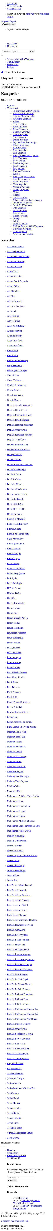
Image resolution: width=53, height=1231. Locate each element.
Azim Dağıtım (19, 124)
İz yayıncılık (18, 168)
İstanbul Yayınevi (21, 163)
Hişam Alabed (13, 642)
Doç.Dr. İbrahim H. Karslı (19, 415)
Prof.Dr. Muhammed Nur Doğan (22, 1019)
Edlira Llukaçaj (14, 529)
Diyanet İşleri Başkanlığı (24, 142)
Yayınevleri (12, 108)
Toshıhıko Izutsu (15, 1128)
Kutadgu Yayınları (21, 179)
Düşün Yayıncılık (21, 145)
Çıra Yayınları (19, 137)
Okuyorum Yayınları (22, 202)
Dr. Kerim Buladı (15, 499)
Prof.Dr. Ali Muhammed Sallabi (22, 920)
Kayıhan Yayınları (21, 171)
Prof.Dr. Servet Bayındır (18, 1038)
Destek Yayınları (20, 139)
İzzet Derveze (13, 687)
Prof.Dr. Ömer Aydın (17, 1029)
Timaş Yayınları (20, 223)
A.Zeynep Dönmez (16, 251)
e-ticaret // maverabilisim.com (14, 1221)
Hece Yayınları (20, 158)
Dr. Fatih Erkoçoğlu (16, 469)
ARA (32, 51)
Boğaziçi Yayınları (21, 132)
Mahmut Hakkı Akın (16, 732)
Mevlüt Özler (13, 786)
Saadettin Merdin (15, 1073)
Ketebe (16, 174)
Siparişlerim (12, 1153)
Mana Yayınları (20, 184)
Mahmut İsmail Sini (16, 736)
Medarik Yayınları (21, 187)
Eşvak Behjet (13, 563)
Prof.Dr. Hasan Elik (16, 944)
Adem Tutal (12, 271)
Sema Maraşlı (13, 1103)
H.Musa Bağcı (14, 593)
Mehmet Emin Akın (16, 766)
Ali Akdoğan (13, 291)
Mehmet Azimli (14, 761)
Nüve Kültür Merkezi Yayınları (27, 200)
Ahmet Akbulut (14, 276)
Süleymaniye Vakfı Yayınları (20, 59)
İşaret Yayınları (20, 166)
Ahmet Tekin (13, 286)
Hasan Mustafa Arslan (17, 618)
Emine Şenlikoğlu (15, 543)
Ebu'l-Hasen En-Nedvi (17, 524)
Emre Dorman (13, 548)
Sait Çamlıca (13, 1093)
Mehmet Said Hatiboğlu (18, 776)
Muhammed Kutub (16, 816)
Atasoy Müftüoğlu (15, 326)
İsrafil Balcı (12, 682)
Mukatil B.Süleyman (16, 840)
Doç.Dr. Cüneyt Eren (17, 410)
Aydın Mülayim (14, 331)
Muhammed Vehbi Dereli (19, 831)
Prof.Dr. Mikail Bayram (18, 1004)
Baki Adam (12, 350)
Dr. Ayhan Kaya (14, 454)
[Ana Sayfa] (2, 72)
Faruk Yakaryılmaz (16, 568)
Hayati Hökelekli (15, 628)
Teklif (15, 221)
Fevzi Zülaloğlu (14, 583)
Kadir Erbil (12, 697)
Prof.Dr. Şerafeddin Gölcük (20, 1034)
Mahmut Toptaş (14, 741)
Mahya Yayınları (20, 181)
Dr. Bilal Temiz (14, 459)
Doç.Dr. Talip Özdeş (16, 439)
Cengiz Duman (14, 400)
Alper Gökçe (13, 316)
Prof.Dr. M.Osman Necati (19, 984)
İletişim (10, 67)
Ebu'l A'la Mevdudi (16, 519)
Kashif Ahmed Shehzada (18, 702)
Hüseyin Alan (13, 647)
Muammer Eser (14, 791)
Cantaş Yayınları (20, 134)
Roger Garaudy (14, 1068)
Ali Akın (11, 296)
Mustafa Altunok (15, 850)
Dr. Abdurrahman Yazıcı (18, 449)
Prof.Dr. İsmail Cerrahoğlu (19, 964)
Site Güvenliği (13, 1158)
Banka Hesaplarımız (16, 1155)
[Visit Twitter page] (2, 1145)
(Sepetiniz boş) (8, 24)
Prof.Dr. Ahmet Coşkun (18, 900)
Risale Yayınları (20, 215)
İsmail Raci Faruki (15, 677)
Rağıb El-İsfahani (15, 1063)
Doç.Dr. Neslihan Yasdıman (20, 425)
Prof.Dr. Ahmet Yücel (17, 910)
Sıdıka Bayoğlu (14, 1118)
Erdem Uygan (13, 558)
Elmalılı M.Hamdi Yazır (18, 534)
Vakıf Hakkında (14, 6)
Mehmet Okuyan (15, 771)
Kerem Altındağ (14, 707)
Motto (16, 192)
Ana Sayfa (12, 3)
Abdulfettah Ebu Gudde (18, 256)
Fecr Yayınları (19, 153)
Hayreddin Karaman (16, 633)
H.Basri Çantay (14, 588)
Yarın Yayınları (20, 231)
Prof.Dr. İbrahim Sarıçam (18, 954)
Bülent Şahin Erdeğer (17, 370)
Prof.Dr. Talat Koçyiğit (17, 1053)
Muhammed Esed (15, 801)
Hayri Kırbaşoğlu (15, 637)
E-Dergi (24, 1198)
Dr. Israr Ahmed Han (17, 494)
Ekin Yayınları (19, 147)
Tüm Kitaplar (13, 62)
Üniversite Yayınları (22, 229)
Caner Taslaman (14, 380)
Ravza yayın (19, 213)
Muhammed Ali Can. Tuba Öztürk (23, 796)
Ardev (16, 121)
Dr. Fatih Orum (14, 474)
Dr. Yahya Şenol (14, 514)
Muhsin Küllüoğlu (15, 835)
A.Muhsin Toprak (15, 246)
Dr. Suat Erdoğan (15, 504)
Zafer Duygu (13, 1137)
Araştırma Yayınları (22, 119)
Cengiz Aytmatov (15, 395)
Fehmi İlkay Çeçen (16, 573)
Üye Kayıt (12, 46)
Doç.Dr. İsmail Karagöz (18, 420)
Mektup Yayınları (21, 189)
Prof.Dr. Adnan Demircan (19, 895)
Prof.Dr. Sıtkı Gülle (16, 1043)
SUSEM (11, 105)
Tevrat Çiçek (13, 1123)
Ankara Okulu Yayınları (24, 116)
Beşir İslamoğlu (14, 365)
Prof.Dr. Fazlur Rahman (18, 939)
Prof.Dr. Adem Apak (16, 890)
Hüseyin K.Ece (14, 652)
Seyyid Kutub (13, 1113)
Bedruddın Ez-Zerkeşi (17, 360)
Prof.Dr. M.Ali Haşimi (17, 974)
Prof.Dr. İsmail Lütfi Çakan (20, 969)
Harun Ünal (12, 613)
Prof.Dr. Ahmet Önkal (17, 905)
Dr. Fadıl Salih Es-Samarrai (20, 464)
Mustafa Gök (13, 860)
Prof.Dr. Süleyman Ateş (18, 1048)
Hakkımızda (12, 64)
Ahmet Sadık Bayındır (17, 281)
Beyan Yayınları (20, 129)
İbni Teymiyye (14, 657)
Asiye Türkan (13, 321)
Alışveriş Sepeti (8, 21)
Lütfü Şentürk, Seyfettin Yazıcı (21, 727)
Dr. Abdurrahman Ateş (17, 444)
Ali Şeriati (11, 311)
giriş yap (30, 14)
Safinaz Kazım (14, 1083)
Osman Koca (13, 875)
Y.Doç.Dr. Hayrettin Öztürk (20, 1133)
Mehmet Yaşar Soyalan (17, 781)
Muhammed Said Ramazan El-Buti (23, 826)
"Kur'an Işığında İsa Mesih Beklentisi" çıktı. (26, 1201)
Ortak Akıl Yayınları (22, 205)
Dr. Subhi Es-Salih (15, 509)
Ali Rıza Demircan (16, 306)
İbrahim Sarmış (14, 662)
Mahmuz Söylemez (16, 746)
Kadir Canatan (14, 692)
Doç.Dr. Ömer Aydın (17, 430)
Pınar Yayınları (20, 210)
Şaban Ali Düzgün (15, 1078)
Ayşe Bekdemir (14, 335)
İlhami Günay (13, 667)
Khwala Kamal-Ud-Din (18, 712)
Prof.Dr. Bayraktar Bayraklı (20, 925)
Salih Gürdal (13, 1098)
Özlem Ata (12, 880)
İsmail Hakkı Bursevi (17, 672)
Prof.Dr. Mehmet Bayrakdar (20, 994)
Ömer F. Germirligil (16, 870)
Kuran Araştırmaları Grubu (19, 722)
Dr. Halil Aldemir (15, 484)
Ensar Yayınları (20, 150)
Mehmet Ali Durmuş (16, 756)
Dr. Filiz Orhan (14, 479)
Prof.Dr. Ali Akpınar (16, 915)
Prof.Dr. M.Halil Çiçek (17, 979)
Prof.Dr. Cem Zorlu (16, 930)
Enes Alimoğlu (14, 553)
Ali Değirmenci (14, 301)
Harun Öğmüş (13, 608)
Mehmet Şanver (14, 751)
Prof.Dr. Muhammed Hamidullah (22, 1009)
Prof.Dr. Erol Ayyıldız (17, 935)
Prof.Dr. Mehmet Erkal (17, 999)
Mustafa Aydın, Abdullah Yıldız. (22, 855)
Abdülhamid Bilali (15, 261)
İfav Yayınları (19, 160)
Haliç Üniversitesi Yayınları (25, 155)
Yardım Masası (14, 9)
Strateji (16, 218)
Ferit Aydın (12, 578)
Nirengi (16, 195)
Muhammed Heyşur (16, 811)
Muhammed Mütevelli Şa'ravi (21, 821)
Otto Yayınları (19, 208)
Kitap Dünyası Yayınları (24, 176)
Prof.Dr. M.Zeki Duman (18, 989)
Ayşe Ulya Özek (15, 340)
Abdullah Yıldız (14, 266)
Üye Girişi (12, 43)
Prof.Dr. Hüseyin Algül (18, 949)
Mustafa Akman (14, 845)
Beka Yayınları (20, 126)
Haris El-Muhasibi (15, 603)
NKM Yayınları (20, 197)
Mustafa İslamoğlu (15, 865)
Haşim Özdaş (13, 623)
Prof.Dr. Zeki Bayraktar (18, 1058)
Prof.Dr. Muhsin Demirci (18, 1024)
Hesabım (11, 1150)
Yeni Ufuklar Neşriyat (23, 234)
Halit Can (11, 598)
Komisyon (12, 717)
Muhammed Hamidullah (18, 806)
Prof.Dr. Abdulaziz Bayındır (20, 885)
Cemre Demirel (14, 390)
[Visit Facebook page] (1, 1145)
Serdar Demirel (14, 1108)
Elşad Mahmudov (15, 538)
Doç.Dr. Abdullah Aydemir (19, 405)
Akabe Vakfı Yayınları (23, 113)
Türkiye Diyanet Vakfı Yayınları (28, 226)
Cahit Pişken (13, 375)
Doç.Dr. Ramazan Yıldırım (19, 434)
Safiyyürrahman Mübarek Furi (21, 1088)
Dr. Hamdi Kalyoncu (17, 489)
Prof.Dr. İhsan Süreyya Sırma (20, 959)
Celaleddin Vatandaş (16, 385)
